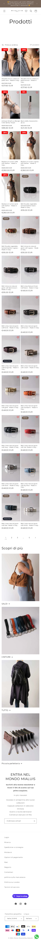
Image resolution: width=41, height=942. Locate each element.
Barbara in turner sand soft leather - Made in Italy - (10, 205)
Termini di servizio (11, 887)
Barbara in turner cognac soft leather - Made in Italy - (30, 163)
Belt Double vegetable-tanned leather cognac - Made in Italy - (10, 247)
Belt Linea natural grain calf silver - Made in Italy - (11, 484)
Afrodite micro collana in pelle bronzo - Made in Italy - (30, 80)
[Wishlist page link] (26, 11)
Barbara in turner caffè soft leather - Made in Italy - (10, 163)
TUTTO (5, 710)
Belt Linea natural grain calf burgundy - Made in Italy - (10, 367)
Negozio (7, 867)
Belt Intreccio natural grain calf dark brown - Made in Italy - (10, 287)
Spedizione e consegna (13, 847)
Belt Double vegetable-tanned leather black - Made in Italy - (29, 205)
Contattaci (8, 872)
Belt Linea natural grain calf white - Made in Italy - (30, 524)
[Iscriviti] (34, 821)
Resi (6, 862)
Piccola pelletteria (11, 763)
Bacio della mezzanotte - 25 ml (29, 122)
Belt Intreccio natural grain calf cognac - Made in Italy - (29, 247)
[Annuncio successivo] (37, 3)
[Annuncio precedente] (4, 3)
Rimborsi (8, 852)
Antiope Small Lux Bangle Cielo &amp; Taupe (11, 122)
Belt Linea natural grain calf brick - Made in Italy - (11, 327)
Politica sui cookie (11, 882)
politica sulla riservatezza (14, 877)
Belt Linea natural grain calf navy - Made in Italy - (11, 446)
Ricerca (7, 842)
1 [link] (5, 538)
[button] (4, 11)
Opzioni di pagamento (13, 857)
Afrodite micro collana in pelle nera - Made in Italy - (11, 79)
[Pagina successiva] (35, 537)
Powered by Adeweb (26, 938)
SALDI (5, 604)
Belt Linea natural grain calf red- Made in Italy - (29, 446)
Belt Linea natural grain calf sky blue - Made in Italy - (29, 485)
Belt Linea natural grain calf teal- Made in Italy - (10, 524)
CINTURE (6, 657)
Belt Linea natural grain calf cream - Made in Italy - (30, 367)
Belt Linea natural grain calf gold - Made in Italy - (10, 406)
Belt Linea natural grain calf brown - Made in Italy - (30, 327)
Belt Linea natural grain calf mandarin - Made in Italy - (29, 407)
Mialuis (16, 938)
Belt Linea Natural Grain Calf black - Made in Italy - (30, 287)
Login (6, 837)
